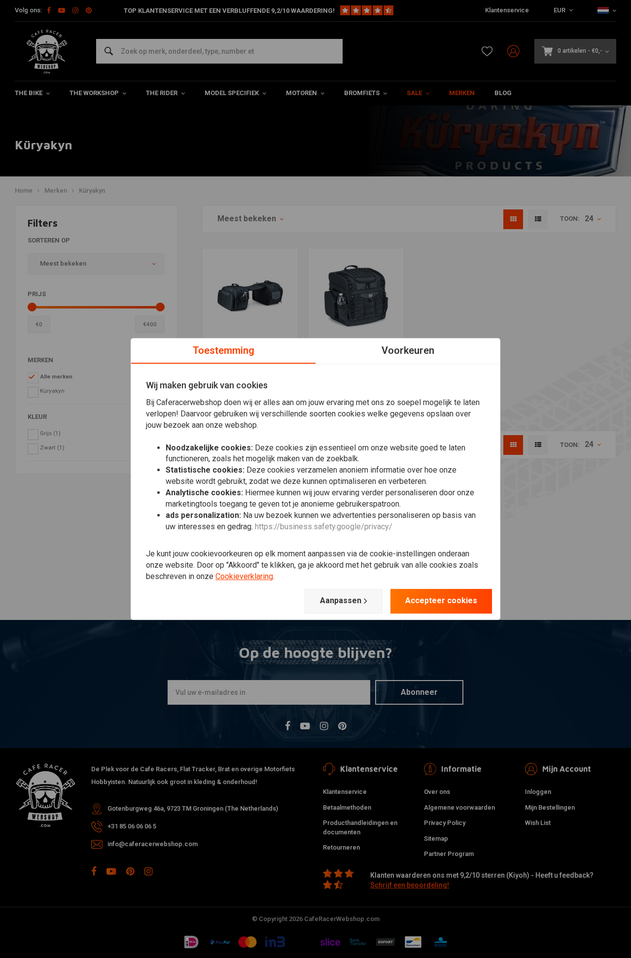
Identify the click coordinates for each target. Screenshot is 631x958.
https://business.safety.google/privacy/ (323, 526)
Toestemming (223, 350)
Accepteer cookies (441, 600)
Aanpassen (340, 600)
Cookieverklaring (244, 576)
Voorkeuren (408, 350)
